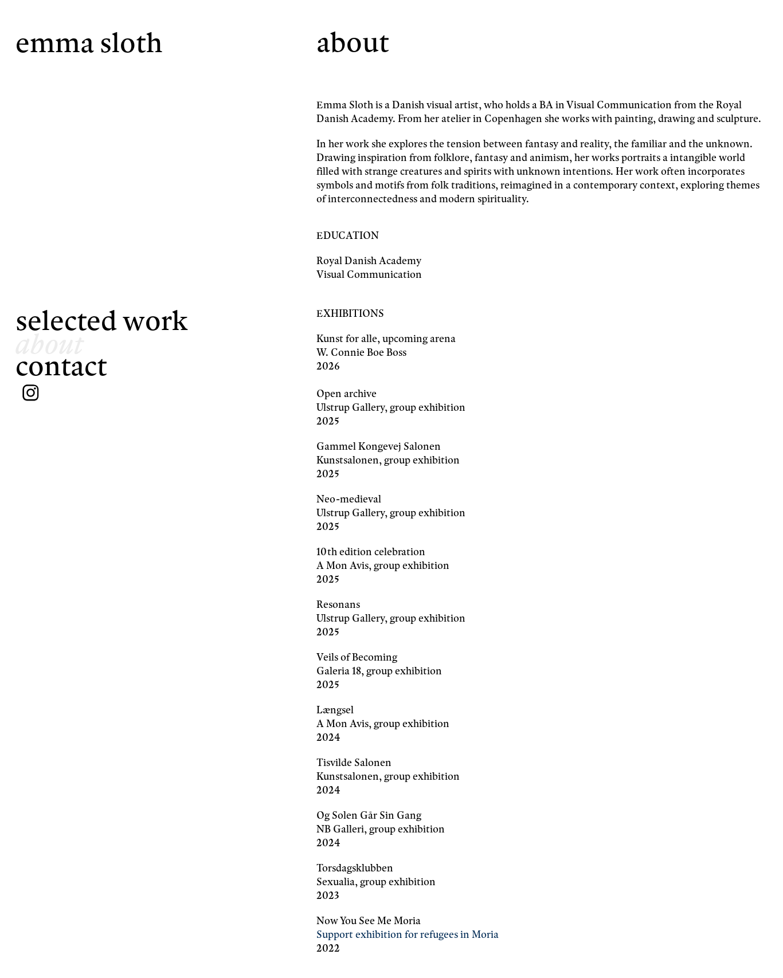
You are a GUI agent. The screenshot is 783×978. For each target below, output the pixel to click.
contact (61, 365)
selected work (101, 320)
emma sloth (89, 42)
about (49, 343)
